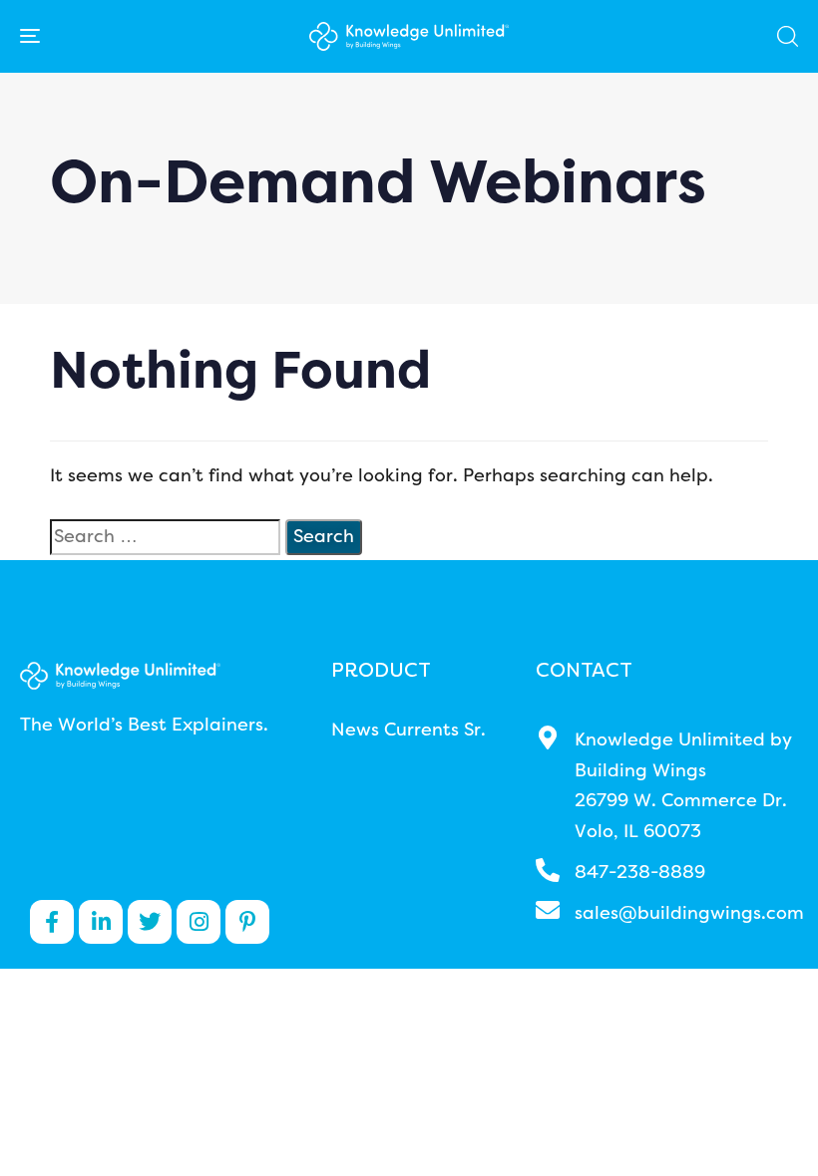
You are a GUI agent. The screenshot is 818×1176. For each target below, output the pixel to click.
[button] (787, 36)
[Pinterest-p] (247, 922)
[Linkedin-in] (101, 922)
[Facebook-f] (52, 922)
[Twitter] (150, 922)
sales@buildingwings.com (689, 914)
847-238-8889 (640, 873)
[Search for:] (165, 537)
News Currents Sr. (408, 730)
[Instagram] (198, 922)
